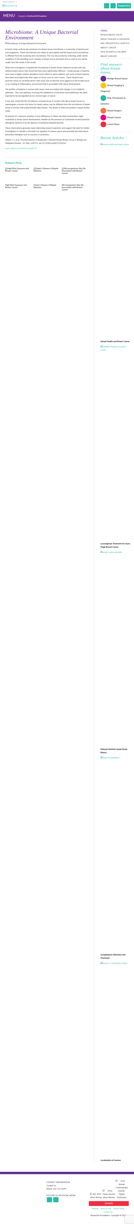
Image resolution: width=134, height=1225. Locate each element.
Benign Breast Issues (111, 35)
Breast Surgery (108, 56)
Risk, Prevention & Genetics (114, 43)
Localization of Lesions (110, 1160)
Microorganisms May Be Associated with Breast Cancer (72, 187)
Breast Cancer (108, 48)
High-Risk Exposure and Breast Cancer (16, 186)
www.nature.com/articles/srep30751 (21, 148)
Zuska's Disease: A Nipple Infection (45, 186)
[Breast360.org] (10, 6)
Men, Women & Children (113, 52)
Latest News (113, 124)
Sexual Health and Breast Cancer (115, 341)
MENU (9, 16)
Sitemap (95, 1209)
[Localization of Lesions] (115, 963)
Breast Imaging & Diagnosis (115, 39)
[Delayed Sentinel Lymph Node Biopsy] (115, 552)
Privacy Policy (118, 1209)
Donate (109, 1204)
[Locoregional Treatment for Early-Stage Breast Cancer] (115, 350)
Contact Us (51, 1186)
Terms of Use (105, 1209)
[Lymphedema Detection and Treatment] (115, 758)
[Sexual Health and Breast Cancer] (115, 145)
